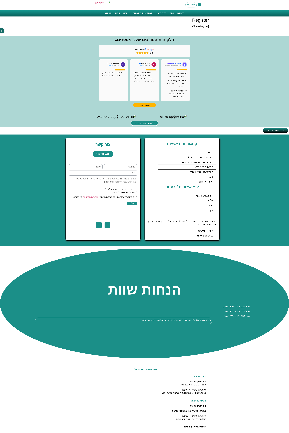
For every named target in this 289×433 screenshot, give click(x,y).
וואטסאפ (124, 193)
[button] (2, 30)
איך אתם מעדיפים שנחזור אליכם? (121, 189)
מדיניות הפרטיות (90, 197)
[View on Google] (153, 64)
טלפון (114, 193)
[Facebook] (107, 225)
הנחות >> (191, 4)
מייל (133, 193)
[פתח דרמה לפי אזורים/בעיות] (131, 13)
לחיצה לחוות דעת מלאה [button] (143, 81)
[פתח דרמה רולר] (156, 13)
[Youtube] (99, 225)
